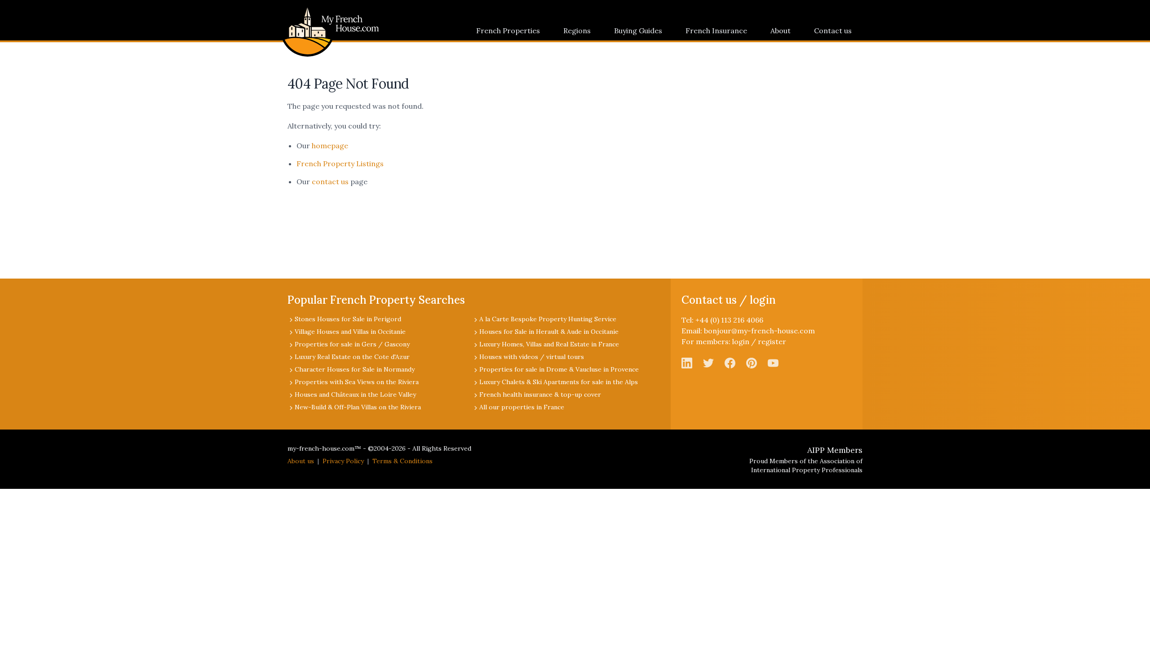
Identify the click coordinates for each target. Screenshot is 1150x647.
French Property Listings (340, 163)
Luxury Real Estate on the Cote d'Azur (352, 357)
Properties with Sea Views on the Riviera (357, 382)
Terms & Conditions (402, 461)
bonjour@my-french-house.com (759, 330)
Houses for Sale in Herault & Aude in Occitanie (549, 332)
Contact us (833, 30)
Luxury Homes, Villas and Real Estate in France (549, 344)
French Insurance (716, 30)
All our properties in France (521, 407)
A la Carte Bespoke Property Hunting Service (547, 319)
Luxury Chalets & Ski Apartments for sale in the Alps (558, 382)
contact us (330, 181)
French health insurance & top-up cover (540, 394)
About (780, 30)
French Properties (508, 30)
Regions (577, 30)
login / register (759, 341)
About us (301, 461)
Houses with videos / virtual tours (531, 357)
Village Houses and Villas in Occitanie (350, 332)
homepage (330, 145)
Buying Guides (638, 30)
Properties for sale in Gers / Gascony (352, 344)
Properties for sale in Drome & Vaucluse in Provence (559, 369)
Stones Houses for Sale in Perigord (348, 319)
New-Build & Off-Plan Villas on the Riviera (358, 407)
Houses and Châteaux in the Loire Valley (355, 394)
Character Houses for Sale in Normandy (355, 369)
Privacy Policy (343, 461)
